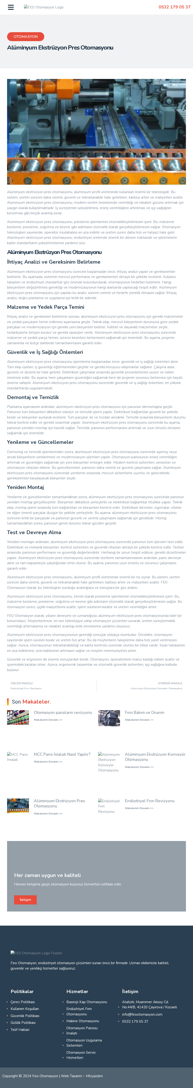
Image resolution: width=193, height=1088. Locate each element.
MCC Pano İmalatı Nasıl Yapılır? (62, 754)
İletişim (25, 899)
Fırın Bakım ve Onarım (144, 712)
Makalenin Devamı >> (48, 720)
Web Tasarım (71, 1076)
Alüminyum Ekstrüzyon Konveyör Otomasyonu (155, 757)
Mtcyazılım (94, 1076)
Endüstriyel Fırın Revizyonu (149, 801)
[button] (11, 7)
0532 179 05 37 (175, 7)
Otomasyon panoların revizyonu (63, 712)
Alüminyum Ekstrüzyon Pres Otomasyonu (59, 803)
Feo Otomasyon (45, 1076)
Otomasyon (26, 36)
